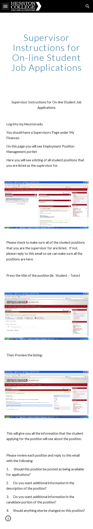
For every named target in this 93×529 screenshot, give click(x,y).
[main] (46, 52)
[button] (5, 6)
